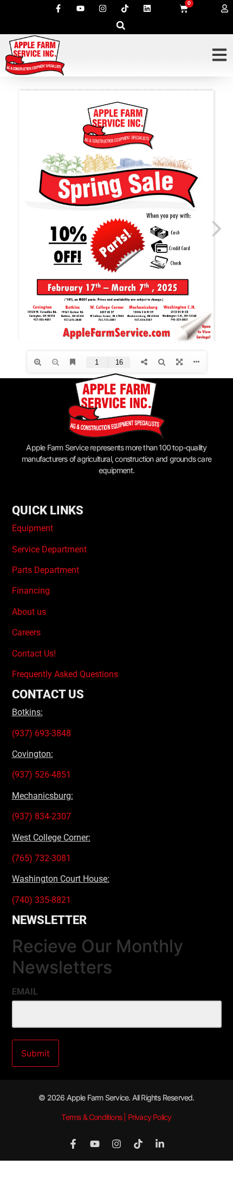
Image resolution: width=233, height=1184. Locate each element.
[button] (121, 25)
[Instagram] (102, 8)
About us (29, 612)
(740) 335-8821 (42, 900)
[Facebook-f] (58, 8)
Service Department (49, 549)
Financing (31, 590)
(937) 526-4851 (41, 774)
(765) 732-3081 (41, 858)
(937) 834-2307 (41, 816)
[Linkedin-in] (160, 1144)
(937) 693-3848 (41, 733)
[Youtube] (80, 8)
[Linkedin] (147, 8)
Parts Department (45, 570)
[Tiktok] (124, 8)
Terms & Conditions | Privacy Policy (116, 1117)
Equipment (32, 528)
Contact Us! (34, 653)
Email (25, 992)
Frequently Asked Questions (65, 674)
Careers (26, 632)
